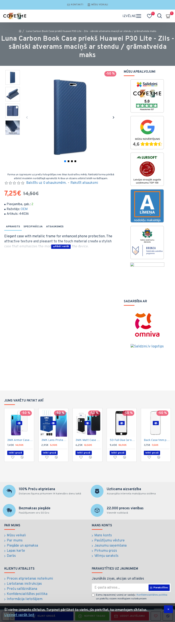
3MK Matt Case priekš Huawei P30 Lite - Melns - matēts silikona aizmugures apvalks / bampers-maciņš (88, 440)
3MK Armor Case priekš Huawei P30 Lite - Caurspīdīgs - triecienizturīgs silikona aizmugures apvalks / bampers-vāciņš (20, 440)
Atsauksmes (55, 226)
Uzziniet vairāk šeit (19, 615)
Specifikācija (33, 226)
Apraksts (13, 226)
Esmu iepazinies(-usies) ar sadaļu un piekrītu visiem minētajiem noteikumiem (131, 596)
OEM (24, 209)
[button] (27, 117)
